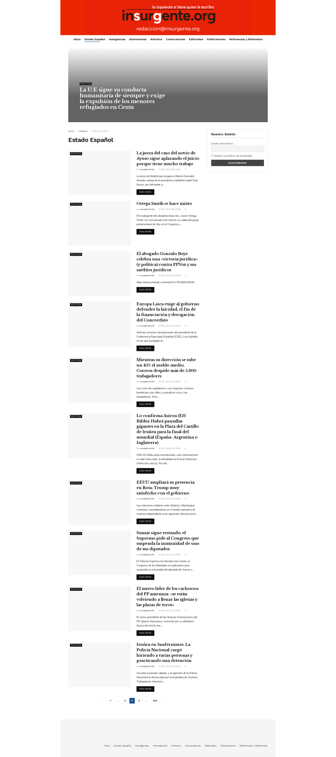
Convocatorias (175, 39)
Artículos (156, 39)
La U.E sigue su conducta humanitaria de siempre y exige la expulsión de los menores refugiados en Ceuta (122, 98)
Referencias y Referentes (245, 39)
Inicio (77, 39)
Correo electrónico (222, 143)
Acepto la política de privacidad (232, 155)
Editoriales (196, 39)
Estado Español (95, 39)
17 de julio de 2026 (169, 169)
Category (83, 131)
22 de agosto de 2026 (114, 114)
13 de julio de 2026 (169, 666)
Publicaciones (216, 39)
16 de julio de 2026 (169, 275)
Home (71, 131)
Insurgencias (117, 39)
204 (155, 700)
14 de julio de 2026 (169, 610)
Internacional (137, 39)
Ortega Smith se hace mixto (164, 203)
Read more (145, 192)
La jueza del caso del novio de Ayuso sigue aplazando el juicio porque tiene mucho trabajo (167, 158)
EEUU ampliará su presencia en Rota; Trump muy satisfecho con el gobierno (165, 488)
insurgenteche (90, 114)
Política (86, 84)
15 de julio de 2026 (169, 448)
